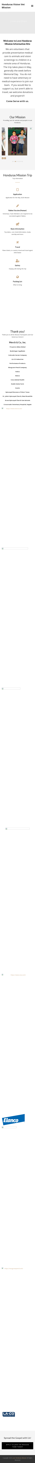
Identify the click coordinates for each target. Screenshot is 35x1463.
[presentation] (3, 158)
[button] (32, 6)
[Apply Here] (17, 190)
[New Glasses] (17, 141)
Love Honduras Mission (19, 1458)
